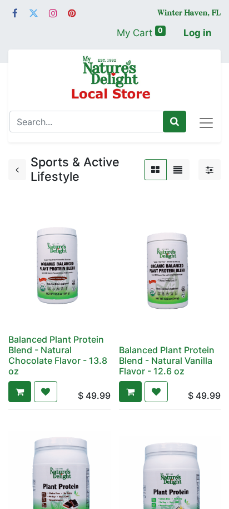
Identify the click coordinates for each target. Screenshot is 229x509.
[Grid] (155, 169)
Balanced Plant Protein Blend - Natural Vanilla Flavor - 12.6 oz (167, 360)
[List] (178, 169)
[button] (19, 391)
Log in (197, 32)
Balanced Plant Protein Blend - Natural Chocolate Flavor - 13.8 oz (57, 355)
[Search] (174, 122)
